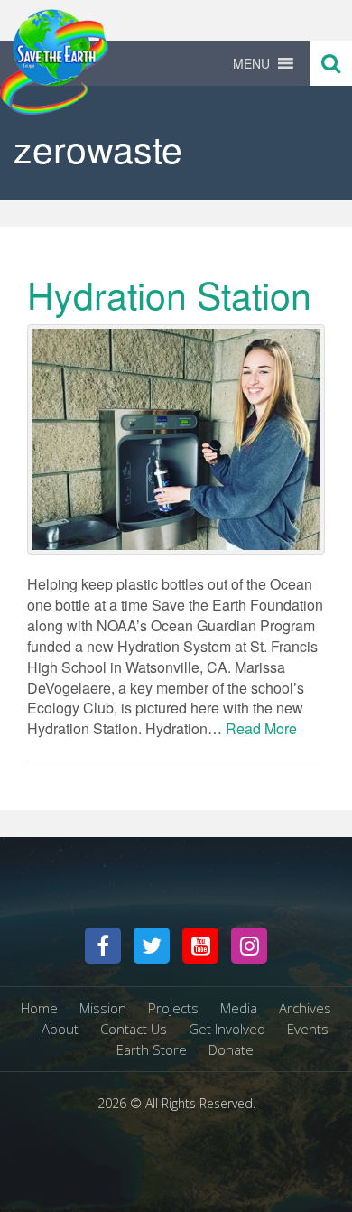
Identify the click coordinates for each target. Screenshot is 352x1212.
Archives (305, 1008)
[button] (251, 63)
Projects (173, 1008)
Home (39, 1008)
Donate (231, 1049)
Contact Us (133, 1029)
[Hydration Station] (176, 439)
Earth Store (151, 1049)
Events (308, 1029)
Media (238, 1008)
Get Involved (227, 1029)
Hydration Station (169, 294)
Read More (261, 728)
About (60, 1029)
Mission (102, 1008)
